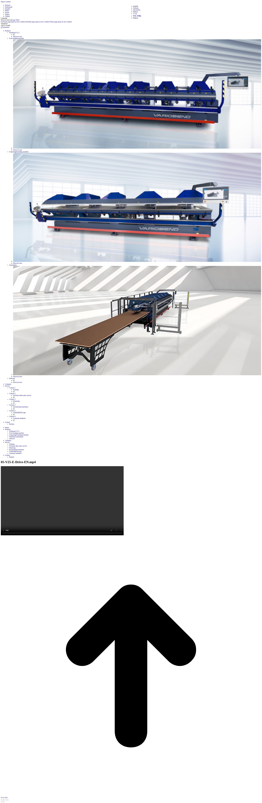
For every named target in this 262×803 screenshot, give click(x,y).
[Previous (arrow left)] (1, 801)
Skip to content (6, 2)
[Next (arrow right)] (4, 801)
